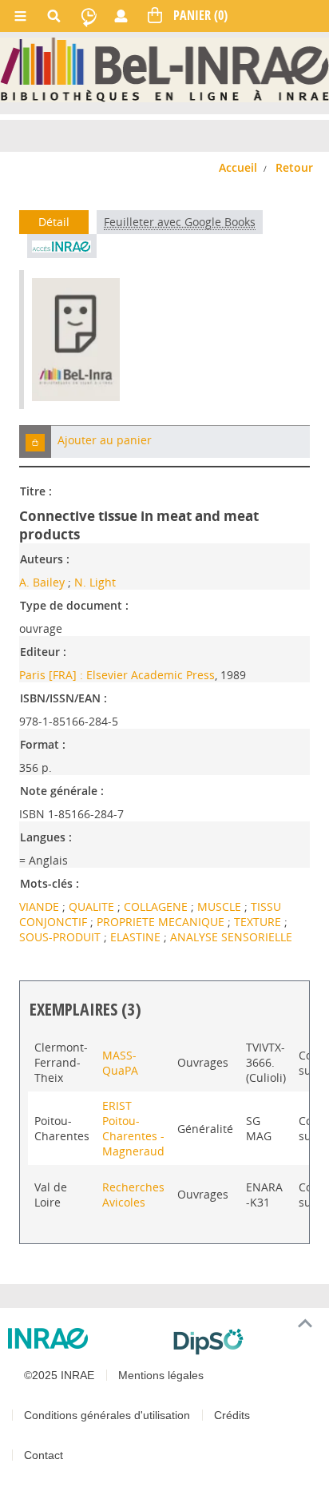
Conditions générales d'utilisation (107, 1415)
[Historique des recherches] (89, 16)
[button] (35, 441)
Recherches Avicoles (133, 1194)
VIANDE (40, 906)
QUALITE (93, 906)
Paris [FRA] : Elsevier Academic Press (117, 674)
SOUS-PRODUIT (61, 936)
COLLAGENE (157, 906)
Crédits (232, 1415)
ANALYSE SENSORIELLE (231, 936)
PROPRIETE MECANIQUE (162, 921)
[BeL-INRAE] (164, 68)
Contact (43, 1455)
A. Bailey (42, 582)
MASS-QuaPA (120, 1063)
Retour (294, 167)
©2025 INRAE (59, 1375)
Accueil (238, 167)
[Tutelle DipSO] (244, 1341)
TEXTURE (259, 921)
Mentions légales (161, 1375)
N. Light (95, 582)
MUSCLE (220, 906)
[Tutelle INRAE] (84, 1338)
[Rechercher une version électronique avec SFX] (62, 246)
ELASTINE (137, 936)
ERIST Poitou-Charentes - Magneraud (133, 1128)
